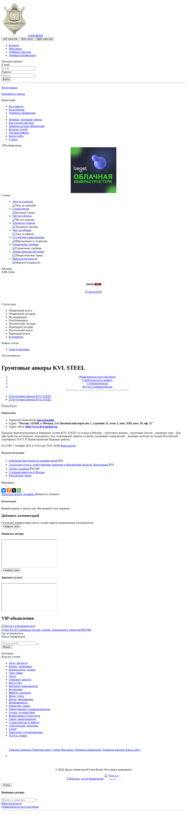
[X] (14, 490)
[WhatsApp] (19, 490)
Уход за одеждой (22, 201)
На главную (16, 106)
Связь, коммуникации (22, 719)
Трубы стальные (19, 468)
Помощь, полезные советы (25, 119)
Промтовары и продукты (24, 715)
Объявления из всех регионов (20, 806)
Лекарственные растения (28, 251)
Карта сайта (16, 136)
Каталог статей (18, 129)
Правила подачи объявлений (27, 126)
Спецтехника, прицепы (23, 725)
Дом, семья (15, 672)
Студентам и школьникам (28, 237)
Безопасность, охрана (22, 669)
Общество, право (19, 705)
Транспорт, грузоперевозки (26, 732)
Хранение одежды (23, 223)
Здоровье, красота (20, 679)
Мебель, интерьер (20, 692)
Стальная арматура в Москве (27, 472)
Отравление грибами (25, 244)
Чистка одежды (22, 215)
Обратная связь (41, 749)
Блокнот (14, 45)
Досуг (12, 676)
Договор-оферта (19, 132)
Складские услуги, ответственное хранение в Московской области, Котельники (58, 464)
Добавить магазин (20, 51)
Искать (7, 647)
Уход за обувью (21, 230)
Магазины (15, 48)
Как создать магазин (21, 122)
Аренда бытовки (19, 349)
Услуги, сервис (18, 735)
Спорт (13, 728)
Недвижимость (18, 702)
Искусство (15, 682)
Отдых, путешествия (22, 712)
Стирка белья (20, 208)
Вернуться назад (11, 803)
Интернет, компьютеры (23, 686)
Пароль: (6, 71)
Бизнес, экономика (20, 666)
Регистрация (9, 87)
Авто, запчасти (18, 663)
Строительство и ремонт (24, 722)
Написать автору (12, 494)
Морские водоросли (24, 258)
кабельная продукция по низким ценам (33, 460)
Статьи (13, 139)
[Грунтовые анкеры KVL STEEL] (30, 396)
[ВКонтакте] (3, 490)
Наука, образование (21, 699)
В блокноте (16, 336)
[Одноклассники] (9, 490)
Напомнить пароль (13, 93)
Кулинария (15, 689)
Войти (6, 79)
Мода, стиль (16, 696)
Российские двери (20, 475)
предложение (45, 420)
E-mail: (5, 64)
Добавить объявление (22, 55)
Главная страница (20, 749)
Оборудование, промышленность (29, 709)
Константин (68, 445)
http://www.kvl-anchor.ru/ (41, 426)
